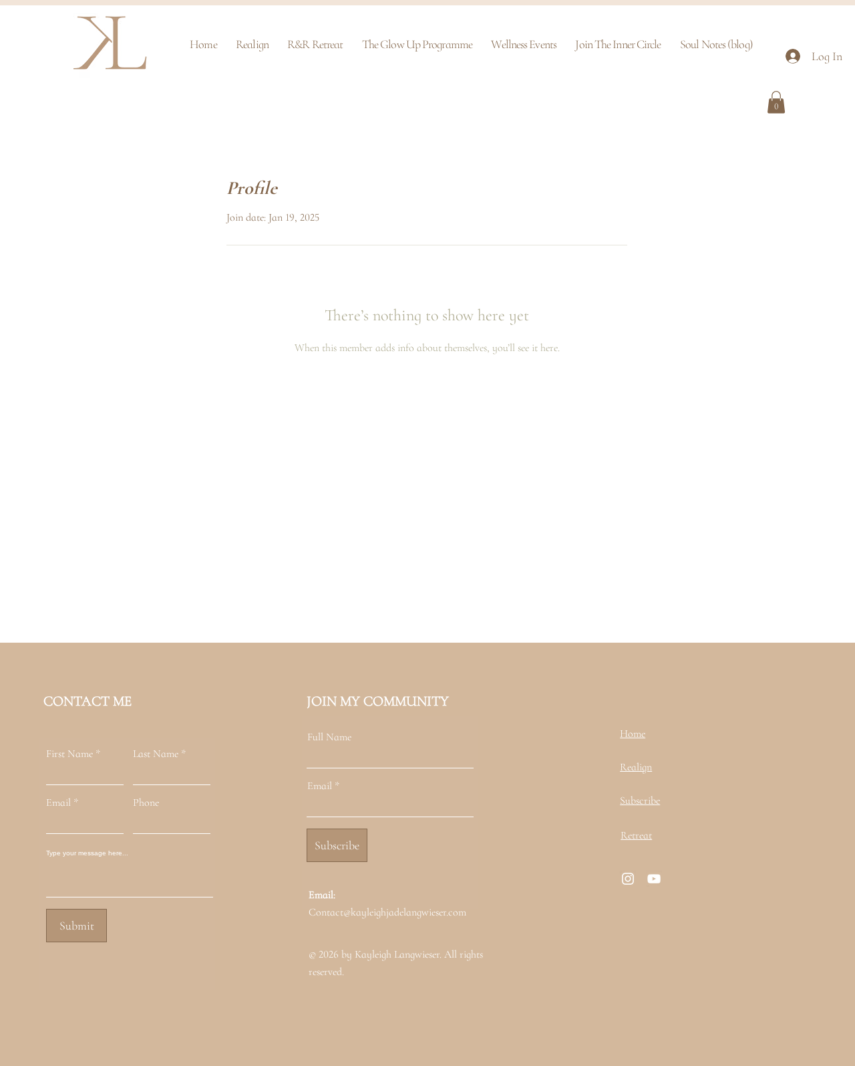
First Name (69, 753)
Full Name (329, 737)
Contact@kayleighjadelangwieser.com (387, 912)
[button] (776, 102)
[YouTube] (654, 879)
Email (58, 802)
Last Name (155, 753)
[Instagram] (628, 879)
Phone (146, 802)
